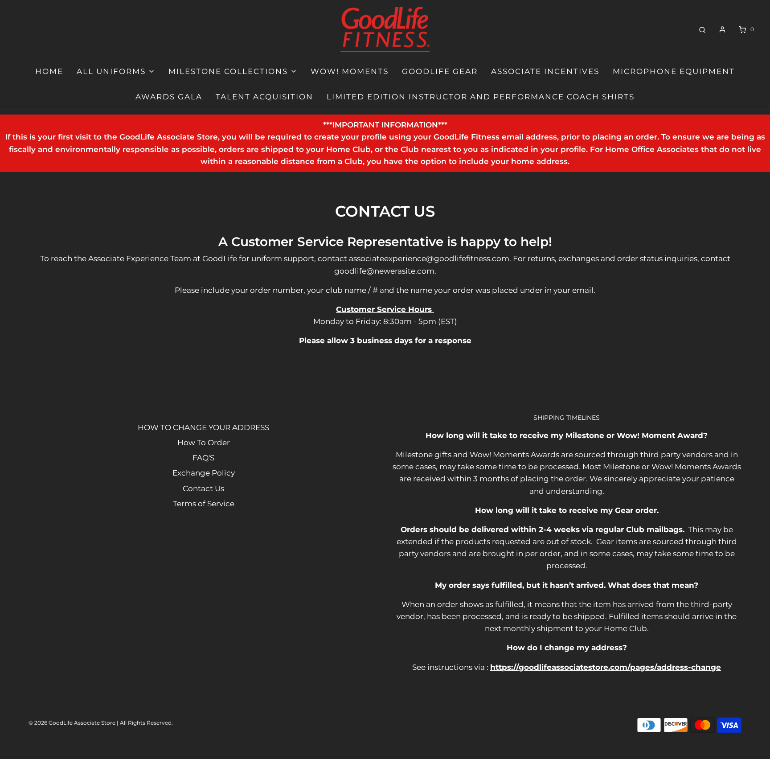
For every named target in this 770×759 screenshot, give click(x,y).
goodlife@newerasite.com (384, 271)
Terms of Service (203, 503)
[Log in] (722, 29)
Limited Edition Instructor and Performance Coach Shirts (481, 96)
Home (49, 71)
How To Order (203, 442)
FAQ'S (203, 457)
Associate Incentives (545, 71)
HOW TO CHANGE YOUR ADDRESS (203, 427)
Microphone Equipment (674, 71)
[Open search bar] (702, 29)
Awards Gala (168, 96)
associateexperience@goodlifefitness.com (429, 258)
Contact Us (203, 488)
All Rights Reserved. (146, 722)
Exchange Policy (203, 472)
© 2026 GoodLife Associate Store (72, 722)
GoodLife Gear (440, 71)
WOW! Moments (350, 71)
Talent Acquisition (264, 96)
